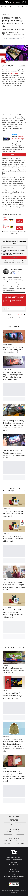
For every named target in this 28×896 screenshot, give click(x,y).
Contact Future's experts (14, 859)
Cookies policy (14, 869)
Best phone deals (7, 840)
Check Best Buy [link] (19, 228)
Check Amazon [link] (19, 221)
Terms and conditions (14, 864)
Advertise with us (14, 871)
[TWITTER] (11, 273)
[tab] (8, 314)
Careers (14, 874)
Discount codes (20, 843)
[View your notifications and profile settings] (10, 2)
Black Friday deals (14, 73)
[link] (6, 139)
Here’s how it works (18, 38)
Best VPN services (21, 824)
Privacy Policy (11, 262)
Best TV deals (7, 843)
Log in (13, 300)
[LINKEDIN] (14, 273)
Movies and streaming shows (7, 824)
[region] (14, 306)
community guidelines (17, 303)
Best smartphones (8, 834)
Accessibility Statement (14, 857)
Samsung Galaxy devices (20, 822)
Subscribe (18, 2)
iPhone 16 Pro (7, 822)
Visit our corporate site (19, 890)
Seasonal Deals (5, 14)
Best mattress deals (20, 840)
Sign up (18, 300)
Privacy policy (14, 867)
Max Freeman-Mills (13, 32)
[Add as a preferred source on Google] (14, 884)
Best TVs (20, 831)
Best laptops (8, 831)
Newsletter (23, 65)
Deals (11, 6)
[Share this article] (3, 65)
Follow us (14, 65)
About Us (14, 862)
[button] (14, 219)
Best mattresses (20, 834)
